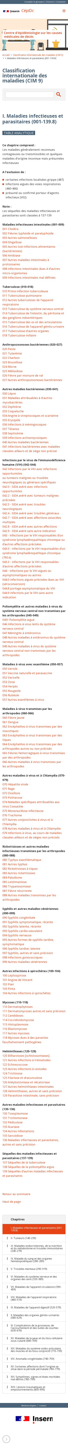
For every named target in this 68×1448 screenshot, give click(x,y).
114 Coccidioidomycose (18, 1020)
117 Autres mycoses (15, 1033)
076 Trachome (12, 815)
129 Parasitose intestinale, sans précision (30, 1095)
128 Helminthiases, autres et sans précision (32, 1091)
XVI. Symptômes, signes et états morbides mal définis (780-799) (35, 1378)
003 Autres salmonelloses (19, 238)
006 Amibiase (11, 255)
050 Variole (9, 669)
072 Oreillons (11, 793)
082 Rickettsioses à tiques (20, 869)
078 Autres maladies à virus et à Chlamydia (31, 828)
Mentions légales (28, 1405)
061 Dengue (10, 722)
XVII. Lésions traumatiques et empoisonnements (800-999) (28, 1388)
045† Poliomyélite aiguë (18, 620)
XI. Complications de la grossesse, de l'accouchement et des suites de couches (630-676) (34, 1328)
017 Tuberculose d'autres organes (25, 331)
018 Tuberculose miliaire (19, 335)
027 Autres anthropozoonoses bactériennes (32, 380)
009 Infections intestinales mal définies (29, 277)
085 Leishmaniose (14, 882)
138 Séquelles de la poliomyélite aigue (28, 1167)
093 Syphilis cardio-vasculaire (22, 931)
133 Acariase (10, 1127)
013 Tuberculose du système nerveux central (32, 309)
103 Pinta (8, 989)
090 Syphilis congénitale (18, 917)
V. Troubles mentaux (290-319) (29, 1269)
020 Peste (8, 349)
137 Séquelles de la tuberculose (23, 1162)
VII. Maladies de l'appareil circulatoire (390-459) (36, 1288)
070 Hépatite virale (15, 784)
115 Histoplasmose (15, 1024)
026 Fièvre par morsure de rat (22, 375)
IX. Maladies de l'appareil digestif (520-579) (36, 1307)
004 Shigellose (12, 242)
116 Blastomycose (14, 1029)
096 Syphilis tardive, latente (21, 948)
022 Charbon (11, 358)
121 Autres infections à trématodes (26, 1060)
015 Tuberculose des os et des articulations (32, 322)
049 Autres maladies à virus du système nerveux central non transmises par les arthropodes (29, 650)
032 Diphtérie (11, 407)
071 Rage (8, 789)
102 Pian (8, 984)
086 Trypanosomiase (16, 886)
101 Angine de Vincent (17, 980)
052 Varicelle (10, 677)
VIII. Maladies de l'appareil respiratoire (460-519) (33, 1298)
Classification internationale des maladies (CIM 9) (38, 54)
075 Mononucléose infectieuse (22, 811)
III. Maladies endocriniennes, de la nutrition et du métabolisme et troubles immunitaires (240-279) (37, 1248)
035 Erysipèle (11, 420)
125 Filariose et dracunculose (22, 1078)
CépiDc (27, 10)
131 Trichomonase (15, 1118)
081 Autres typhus (14, 864)
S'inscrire (50, 1)
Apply (58, 94)
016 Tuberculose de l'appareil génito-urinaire (33, 326)
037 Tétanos (10, 429)
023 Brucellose (12, 362)
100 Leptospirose (14, 975)
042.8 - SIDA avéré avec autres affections (29, 526)
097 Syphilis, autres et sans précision (27, 953)
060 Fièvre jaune (13, 717)
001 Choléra (10, 229)
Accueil (5, 54)
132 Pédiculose (12, 1122)
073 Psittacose (12, 797)
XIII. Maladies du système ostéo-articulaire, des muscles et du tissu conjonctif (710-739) (36, 1350)
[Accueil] (11, 11)
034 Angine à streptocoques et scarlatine (30, 415)
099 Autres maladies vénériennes (24, 962)
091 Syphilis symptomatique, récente (27, 922)
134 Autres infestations (18, 1131)
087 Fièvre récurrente (17, 891)
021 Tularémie (12, 353)
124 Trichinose (12, 1073)
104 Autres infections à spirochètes (26, 993)
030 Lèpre (9, 393)
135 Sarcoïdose (12, 1135)
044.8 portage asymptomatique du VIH (28, 588)
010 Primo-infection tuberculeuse (25, 291)
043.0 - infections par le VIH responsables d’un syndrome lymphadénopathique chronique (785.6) (33, 553)
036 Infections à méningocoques (24, 424)
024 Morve (9, 367)
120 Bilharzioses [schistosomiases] (25, 1056)
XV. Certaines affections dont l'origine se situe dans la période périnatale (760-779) (35, 1368)
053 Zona (8, 682)
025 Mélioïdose (12, 371)
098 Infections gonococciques (22, 957)
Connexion (61, 1)
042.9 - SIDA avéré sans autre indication (29, 531)
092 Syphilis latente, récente (21, 926)
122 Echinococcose (15, 1064)
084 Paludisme (12, 877)
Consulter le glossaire (34, 1)
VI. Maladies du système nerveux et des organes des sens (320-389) (34, 1278)
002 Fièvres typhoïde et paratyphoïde (27, 233)
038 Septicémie (12, 433)
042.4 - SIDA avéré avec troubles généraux (30, 513)
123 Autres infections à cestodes (24, 1069)
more (6, 1439)
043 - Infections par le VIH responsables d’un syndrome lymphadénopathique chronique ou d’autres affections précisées (33, 539)
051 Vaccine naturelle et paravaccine (27, 673)
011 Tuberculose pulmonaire (22, 295)
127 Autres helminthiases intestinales (28, 1086)
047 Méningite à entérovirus (21, 633)
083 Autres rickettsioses (18, 873)
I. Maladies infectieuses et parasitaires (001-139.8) (37, 1229)
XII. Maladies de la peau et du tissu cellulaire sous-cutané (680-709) (36, 1339)
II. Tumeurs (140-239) (23, 1238)
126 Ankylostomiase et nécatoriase (26, 1082)
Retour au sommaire (16, 1194)
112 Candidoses (12, 1015)
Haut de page (11, 1201)
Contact (42, 1405)
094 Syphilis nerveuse (16, 935)
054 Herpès (10, 686)
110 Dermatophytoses (17, 1007)
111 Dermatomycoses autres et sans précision (33, 1011)
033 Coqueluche (13, 411)
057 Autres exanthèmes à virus (23, 699)
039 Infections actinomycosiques (24, 438)
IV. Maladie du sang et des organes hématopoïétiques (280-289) (31, 1260)
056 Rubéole (10, 695)
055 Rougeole (11, 691)
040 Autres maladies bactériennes (25, 442)
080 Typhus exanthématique (21, 860)
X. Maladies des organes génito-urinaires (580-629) (35, 1316)
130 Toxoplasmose (15, 1113)
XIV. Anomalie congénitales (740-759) (32, 1358)
